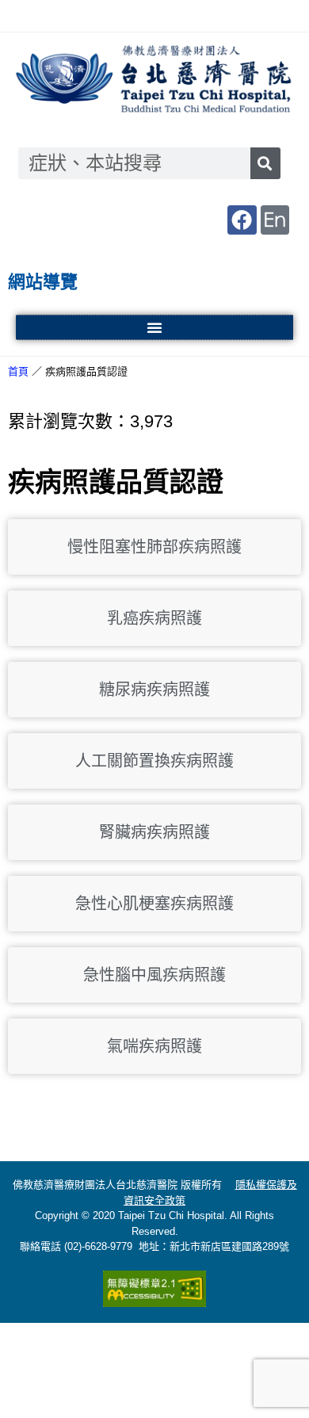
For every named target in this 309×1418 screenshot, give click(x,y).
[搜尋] (265, 163)
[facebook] (241, 219)
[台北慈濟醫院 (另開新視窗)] (154, 80)
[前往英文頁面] (275, 219)
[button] (154, 327)
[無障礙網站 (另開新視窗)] (154, 1289)
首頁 (18, 371)
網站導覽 (43, 282)
